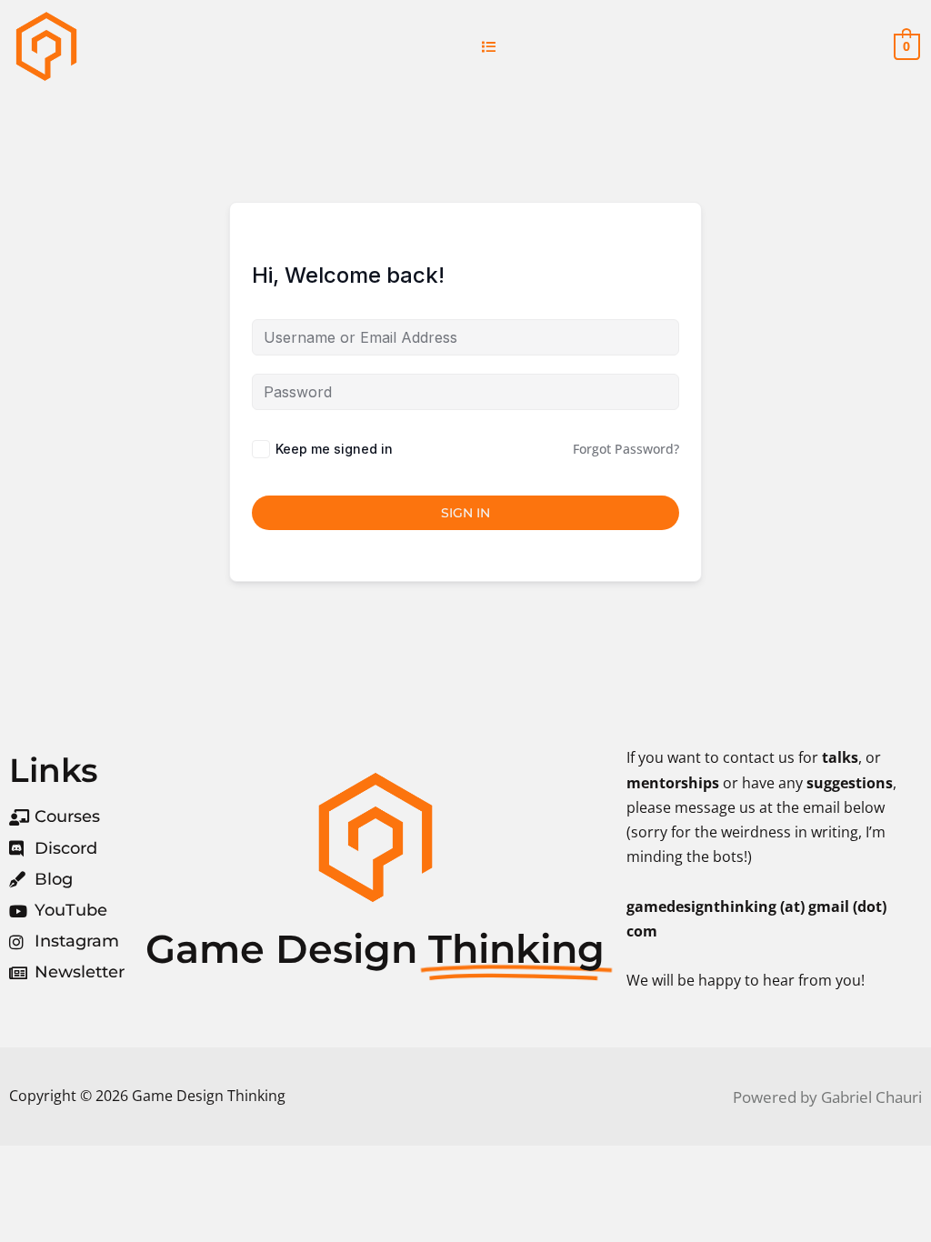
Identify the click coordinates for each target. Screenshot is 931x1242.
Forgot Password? (626, 448)
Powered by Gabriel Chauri (827, 1097)
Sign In (465, 513)
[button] (489, 46)
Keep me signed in (334, 448)
